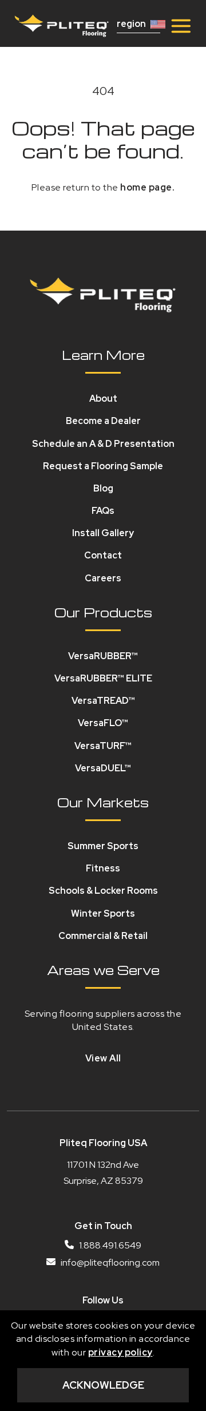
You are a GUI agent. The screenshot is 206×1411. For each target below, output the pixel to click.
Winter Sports (103, 913)
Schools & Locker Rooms (103, 891)
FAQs (103, 511)
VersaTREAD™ (103, 701)
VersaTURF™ (103, 746)
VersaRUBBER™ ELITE (103, 678)
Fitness (103, 868)
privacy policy (120, 1352)
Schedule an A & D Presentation (103, 444)
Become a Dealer (103, 421)
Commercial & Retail (103, 936)
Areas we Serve (103, 970)
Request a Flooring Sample (103, 466)
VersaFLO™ (103, 723)
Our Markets (103, 802)
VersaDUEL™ (103, 768)
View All (103, 1058)
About (103, 399)
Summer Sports (103, 846)
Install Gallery (103, 533)
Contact (103, 555)
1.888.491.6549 (109, 1245)
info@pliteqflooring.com (109, 1263)
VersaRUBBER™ (103, 656)
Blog (103, 488)
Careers (103, 578)
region (131, 24)
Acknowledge (103, 1385)
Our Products (103, 612)
